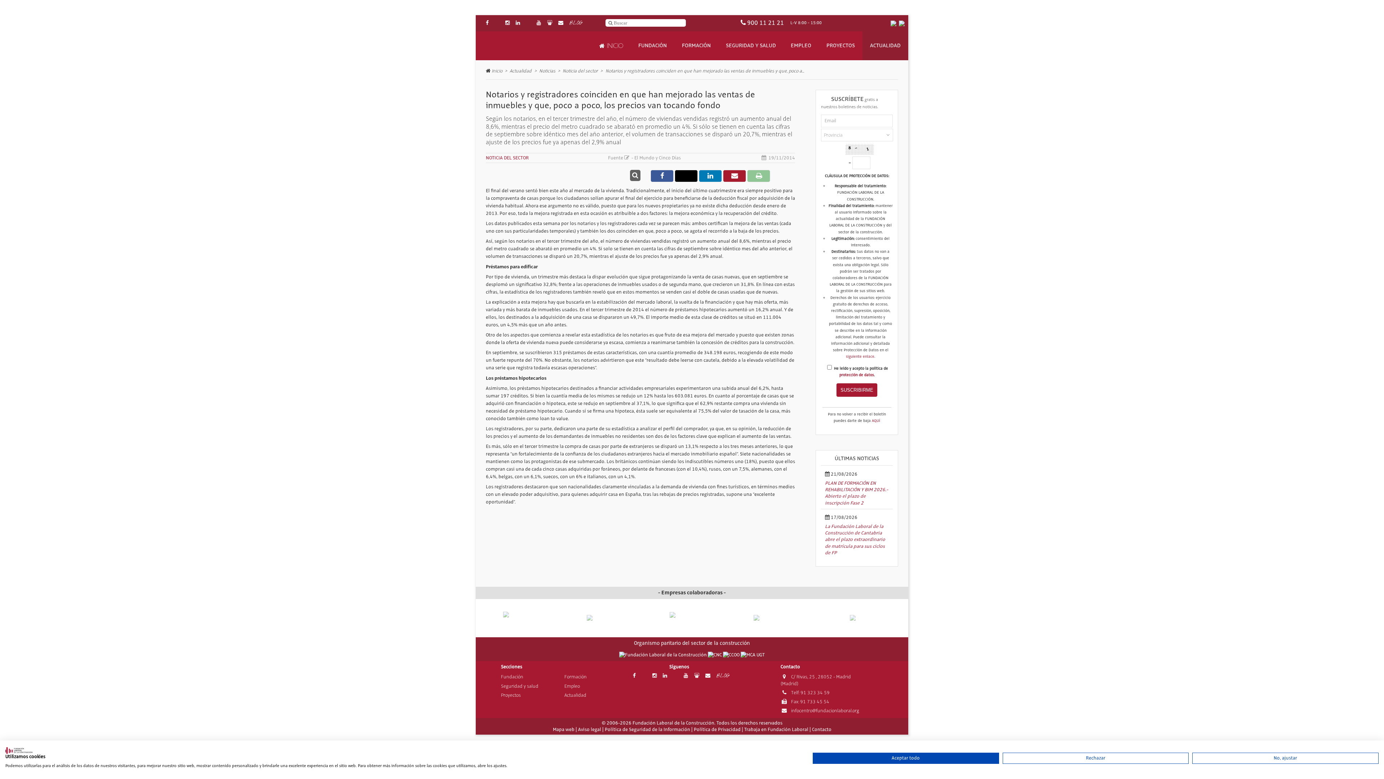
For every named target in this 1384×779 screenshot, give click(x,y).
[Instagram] (507, 23)
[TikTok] (528, 23)
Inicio (614, 46)
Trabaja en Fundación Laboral (776, 729)
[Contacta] (561, 23)
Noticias (547, 71)
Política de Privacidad (717, 729)
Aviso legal (589, 729)
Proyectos (840, 46)
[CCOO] (732, 654)
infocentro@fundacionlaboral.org (824, 711)
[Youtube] (539, 23)
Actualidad (885, 46)
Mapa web (564, 729)
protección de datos (856, 375)
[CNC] (715, 654)
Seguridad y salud (751, 46)
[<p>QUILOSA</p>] (609, 618)
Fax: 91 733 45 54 (809, 702)
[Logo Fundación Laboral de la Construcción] (519, 46)
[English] (902, 23)
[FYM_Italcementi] (775, 618)
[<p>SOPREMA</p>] (692, 621)
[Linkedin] (518, 23)
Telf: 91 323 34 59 (810, 693)
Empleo (801, 46)
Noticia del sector (580, 71)
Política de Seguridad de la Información (647, 729)
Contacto (821, 729)
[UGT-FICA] (753, 654)
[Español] (893, 23)
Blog (575, 23)
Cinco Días (670, 157)
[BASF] (858, 618)
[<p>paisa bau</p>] (525, 621)
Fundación (652, 46)
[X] (497, 23)
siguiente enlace (860, 357)
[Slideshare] (550, 23)
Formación (696, 46)
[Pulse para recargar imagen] (859, 149)
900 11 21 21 (765, 23)
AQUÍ (876, 421)
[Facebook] (487, 23)
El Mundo (644, 157)
